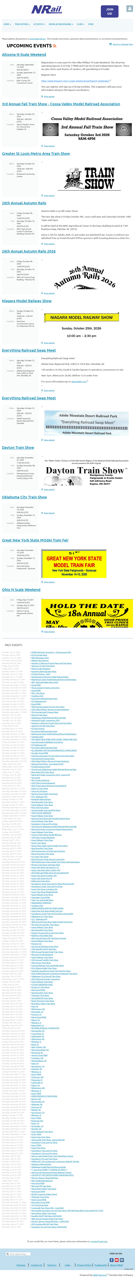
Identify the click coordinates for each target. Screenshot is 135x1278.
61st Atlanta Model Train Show (44, 968)
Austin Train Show (38, 843)
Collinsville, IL (37, 1082)
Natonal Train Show (39, 715)
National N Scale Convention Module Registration (52, 829)
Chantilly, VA (36, 1069)
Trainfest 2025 (37, 696)
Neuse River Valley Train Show (43, 1188)
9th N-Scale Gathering (40, 780)
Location (10, 80)
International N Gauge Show (43, 758)
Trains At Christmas (39, 791)
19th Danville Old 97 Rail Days (43, 949)
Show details (49, 96)
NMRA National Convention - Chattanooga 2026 (51, 652)
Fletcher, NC (36, 943)
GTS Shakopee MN (38, 701)
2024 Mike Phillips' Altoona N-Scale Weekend (50, 761)
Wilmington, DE (37, 1039)
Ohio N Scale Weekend (21, 589)
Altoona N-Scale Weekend (24, 54)
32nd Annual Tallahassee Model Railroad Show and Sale (54, 826)
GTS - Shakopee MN (39, 796)
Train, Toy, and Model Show (42, 900)
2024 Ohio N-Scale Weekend (43, 783)
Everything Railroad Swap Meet (29, 350)
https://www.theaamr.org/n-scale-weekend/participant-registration (75, 81)
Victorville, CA (37, 1011)
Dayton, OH (36, 1099)
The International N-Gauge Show (44, 712)
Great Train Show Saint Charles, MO (45, 870)
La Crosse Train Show (40, 856)
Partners (52, 1265)
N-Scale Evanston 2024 (40, 766)
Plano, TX (35, 1123)
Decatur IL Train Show (40, 987)
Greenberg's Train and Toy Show (44, 824)
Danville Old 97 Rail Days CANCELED (46, 1216)
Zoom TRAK (36, 1074)
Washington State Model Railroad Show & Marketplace (53, 679)
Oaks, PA (34, 1063)
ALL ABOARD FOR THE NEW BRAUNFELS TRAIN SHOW (54, 750)
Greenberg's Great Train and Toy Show (46, 886)
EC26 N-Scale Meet (39, 655)
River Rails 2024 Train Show (42, 772)
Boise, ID (35, 1044)
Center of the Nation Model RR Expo (46, 834)
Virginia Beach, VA (38, 1060)
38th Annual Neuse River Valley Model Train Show (52, 922)
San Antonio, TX (37, 1112)
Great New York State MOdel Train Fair (35, 540)
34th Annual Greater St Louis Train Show (47, 706)
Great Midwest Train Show (42, 805)
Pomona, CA (36, 1014)
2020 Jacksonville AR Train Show (44, 1224)
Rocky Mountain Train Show (42, 853)
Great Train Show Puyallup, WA (44, 875)
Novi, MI (34, 1006)
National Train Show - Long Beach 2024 (47, 764)
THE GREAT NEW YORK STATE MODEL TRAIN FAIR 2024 (54, 739)
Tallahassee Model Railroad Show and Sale (48, 717)
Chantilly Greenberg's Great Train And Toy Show (51, 971)
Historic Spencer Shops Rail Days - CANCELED (50, 1221)
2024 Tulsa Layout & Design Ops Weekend (48, 785)
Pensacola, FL (37, 1080)
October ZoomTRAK (39, 753)
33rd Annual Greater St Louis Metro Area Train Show (52, 756)
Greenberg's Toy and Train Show (44, 1159)
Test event (35, 777)
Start (12, 64)
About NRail (116, 1265)
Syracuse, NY (36, 1107)
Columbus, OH (37, 1058)
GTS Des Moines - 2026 (40, 674)
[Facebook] (112, 1260)
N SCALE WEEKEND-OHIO (42, 984)
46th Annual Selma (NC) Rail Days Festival (48, 938)
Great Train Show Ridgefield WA (44, 892)
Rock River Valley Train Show (43, 1003)
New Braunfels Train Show (42, 802)
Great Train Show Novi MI (41, 878)
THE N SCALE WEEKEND (41, 813)
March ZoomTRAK (38, 1017)
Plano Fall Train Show (40, 807)
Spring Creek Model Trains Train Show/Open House (52, 1156)
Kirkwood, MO (37, 1120)
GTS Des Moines (38, 728)
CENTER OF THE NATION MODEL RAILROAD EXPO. (52, 1175)
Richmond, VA (37, 1052)
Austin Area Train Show (40, 1137)
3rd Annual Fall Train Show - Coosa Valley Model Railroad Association (61, 104)
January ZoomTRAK (39, 1055)
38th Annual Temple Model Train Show (47, 1218)
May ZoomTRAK (38, 1183)
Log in (129, 8)
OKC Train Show (38, 693)
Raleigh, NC (36, 1109)
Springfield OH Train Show (42, 998)
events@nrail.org (38, 38)
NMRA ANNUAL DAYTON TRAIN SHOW (47, 908)
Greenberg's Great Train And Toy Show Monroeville (52, 913)
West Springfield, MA (40, 1050)
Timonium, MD (37, 1077)
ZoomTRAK (36, 685)
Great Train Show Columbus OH (44, 889)
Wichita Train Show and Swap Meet (45, 864)
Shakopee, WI (36, 1104)
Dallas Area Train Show (40, 881)
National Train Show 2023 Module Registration (50, 818)
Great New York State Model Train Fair (47, 911)
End (12, 72)
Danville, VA (36, 1129)
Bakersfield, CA (37, 1025)
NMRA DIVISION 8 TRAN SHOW (44, 1096)
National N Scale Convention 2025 (45, 720)
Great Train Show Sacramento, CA (45, 867)
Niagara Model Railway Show (27, 300)
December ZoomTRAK (40, 1202)
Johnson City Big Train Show (43, 666)
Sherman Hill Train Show (41, 1186)
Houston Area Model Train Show (44, 794)
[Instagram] (122, 1260)
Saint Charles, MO (38, 1047)
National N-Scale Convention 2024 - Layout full (50, 775)
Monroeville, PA (37, 1031)
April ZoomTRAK (38, 990)
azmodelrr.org (79, 381)
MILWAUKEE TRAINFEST (41, 903)
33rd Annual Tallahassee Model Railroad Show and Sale (53, 769)
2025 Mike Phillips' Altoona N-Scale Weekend (50, 709)
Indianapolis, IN (37, 1036)
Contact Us (36, 1265)
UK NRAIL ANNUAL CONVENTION (45, 1028)
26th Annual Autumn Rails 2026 (29, 251)
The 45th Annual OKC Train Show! (45, 924)
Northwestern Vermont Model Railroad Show (50, 677)
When (11, 114)
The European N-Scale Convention (45, 687)
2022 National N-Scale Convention (45, 979)
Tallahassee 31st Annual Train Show (46, 976)
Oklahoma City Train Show (24, 497)
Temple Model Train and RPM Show (45, 810)
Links (67, 1265)
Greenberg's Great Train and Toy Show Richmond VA (52, 884)
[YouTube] (117, 1260)
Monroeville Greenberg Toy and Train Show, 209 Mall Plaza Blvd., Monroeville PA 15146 (67, 1210)
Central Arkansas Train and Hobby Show (47, 965)
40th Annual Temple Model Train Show (47, 952)
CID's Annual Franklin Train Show (44, 960)
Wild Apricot (100, 1275)
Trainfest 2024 (37, 736)
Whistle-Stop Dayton (40, 660)
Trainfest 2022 (37, 905)
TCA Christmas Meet (39, 1205)
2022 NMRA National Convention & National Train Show (54, 973)
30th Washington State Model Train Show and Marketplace (55, 862)
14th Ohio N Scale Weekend (43, 837)
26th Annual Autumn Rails (24, 203)
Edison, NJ (35, 1020)
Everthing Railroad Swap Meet (43, 671)
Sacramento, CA (37, 1066)
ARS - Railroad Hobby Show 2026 (44, 682)
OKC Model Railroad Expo (42, 1180)
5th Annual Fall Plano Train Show (44, 946)
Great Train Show (38, 1148)
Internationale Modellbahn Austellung (47, 742)
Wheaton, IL (36, 1022)
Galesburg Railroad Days (41, 1164)
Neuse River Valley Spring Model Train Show (49, 845)
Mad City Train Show (39, 788)
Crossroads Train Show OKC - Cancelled (47, 1208)
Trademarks (100, 1265)
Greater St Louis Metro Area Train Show (36, 153)
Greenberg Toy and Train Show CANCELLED (49, 1227)
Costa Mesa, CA (37, 1033)
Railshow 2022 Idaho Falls (42, 935)
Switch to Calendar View (123, 44)
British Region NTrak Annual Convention (48, 859)
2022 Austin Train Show (41, 962)
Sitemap (20, 1265)
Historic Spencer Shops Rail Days (44, 1178)
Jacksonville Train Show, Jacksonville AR (48, 1139)
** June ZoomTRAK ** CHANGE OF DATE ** (49, 1169)
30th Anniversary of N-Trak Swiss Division (48, 851)
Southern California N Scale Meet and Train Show (51, 663)
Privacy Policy (84, 1265)
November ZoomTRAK (40, 897)
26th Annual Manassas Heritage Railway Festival (51, 1172)
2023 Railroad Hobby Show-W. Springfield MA (50, 873)
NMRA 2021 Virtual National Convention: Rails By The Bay (55, 1161)
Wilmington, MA (38, 1009)
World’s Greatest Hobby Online (44, 1194)
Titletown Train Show (40, 995)
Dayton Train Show (18, 447)
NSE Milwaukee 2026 (40, 658)
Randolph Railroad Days (41, 799)
